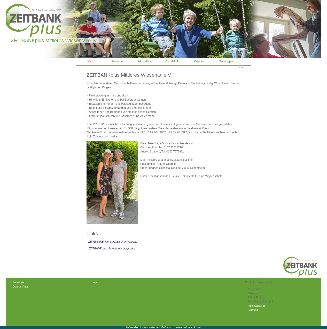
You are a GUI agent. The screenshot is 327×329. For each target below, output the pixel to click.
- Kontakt (253, 309)
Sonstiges (226, 61)
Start (90, 61)
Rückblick (172, 61)
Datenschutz (20, 286)
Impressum (19, 282)
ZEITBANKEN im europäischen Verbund (112, 241)
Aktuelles (144, 61)
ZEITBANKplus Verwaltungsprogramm (111, 248)
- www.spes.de (257, 305)
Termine (117, 61)
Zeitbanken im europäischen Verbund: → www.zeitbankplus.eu (163, 327)
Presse (199, 61)
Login (95, 282)
